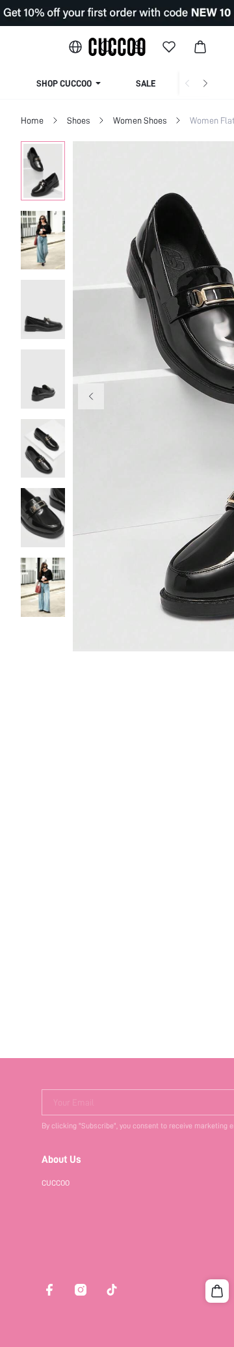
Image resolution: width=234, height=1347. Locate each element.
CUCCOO (56, 1183)
